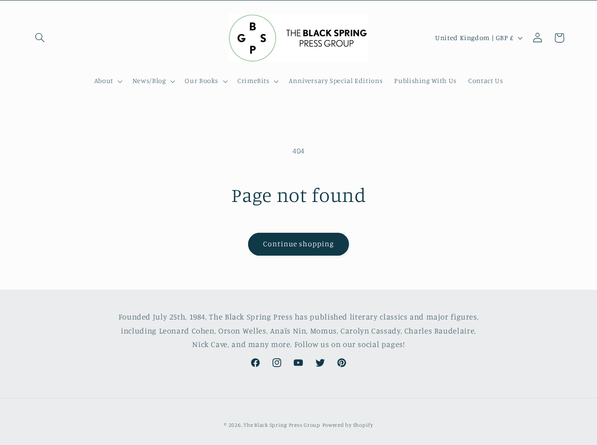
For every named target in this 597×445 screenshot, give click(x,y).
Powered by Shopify (347, 425)
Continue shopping (298, 243)
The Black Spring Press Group (281, 425)
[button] (40, 38)
